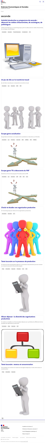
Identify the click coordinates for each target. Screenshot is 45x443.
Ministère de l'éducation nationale (29, 429)
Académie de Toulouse (26, 426)
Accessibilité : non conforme (6, 437)
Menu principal (43, 1)
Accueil (2, 11)
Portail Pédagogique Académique (29, 431)
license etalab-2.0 (24, 441)
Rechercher (40, 1)
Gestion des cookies (5, 439)
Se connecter (22, 437)
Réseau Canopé (25, 433)
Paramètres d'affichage (32, 437)
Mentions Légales (15, 437)
